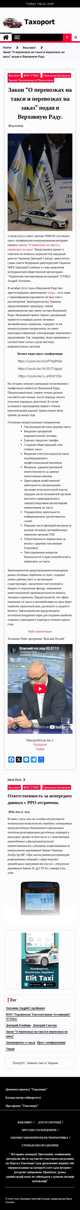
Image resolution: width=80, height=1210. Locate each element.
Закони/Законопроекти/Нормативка (31, 80)
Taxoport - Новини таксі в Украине (35, 1063)
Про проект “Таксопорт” (22, 1106)
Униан (10, 1049)
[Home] (6, 37)
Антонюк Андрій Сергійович (25, 1008)
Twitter (40, 749)
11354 (51, 292)
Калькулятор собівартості (23, 1097)
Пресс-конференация (51, 1042)
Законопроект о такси (20, 1042)
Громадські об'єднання (56, 75)
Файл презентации (40, 631)
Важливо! (14, 75)
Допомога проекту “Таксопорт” (26, 1089)
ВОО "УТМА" (32, 75)
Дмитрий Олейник (18, 1025)
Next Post (14, 780)
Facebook (40, 744)
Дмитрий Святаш (45, 1025)
